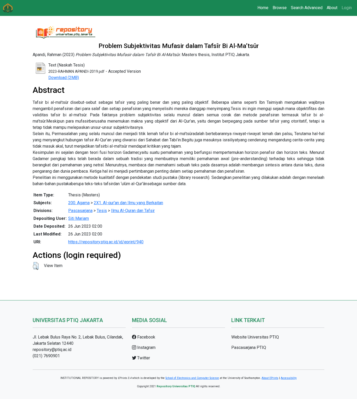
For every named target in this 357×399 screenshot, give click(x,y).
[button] (36, 266)
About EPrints (270, 378)
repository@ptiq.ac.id (52, 349)
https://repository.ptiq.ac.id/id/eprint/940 (105, 241)
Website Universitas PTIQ (255, 337)
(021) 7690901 (46, 355)
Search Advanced (307, 7)
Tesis (102, 210)
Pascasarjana (80, 210)
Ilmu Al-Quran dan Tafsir (133, 210)
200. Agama (79, 202)
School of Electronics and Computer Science (192, 378)
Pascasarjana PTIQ (248, 347)
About (332, 7)
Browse (280, 7)
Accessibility (289, 378)
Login (347, 7)
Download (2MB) (63, 77)
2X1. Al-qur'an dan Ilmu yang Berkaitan (128, 202)
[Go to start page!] (8, 8)
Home (262, 7)
